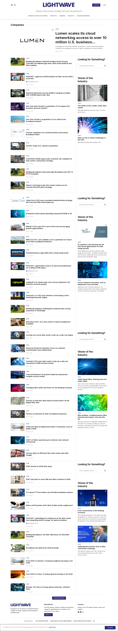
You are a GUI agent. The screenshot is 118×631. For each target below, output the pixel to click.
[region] (59, 627)
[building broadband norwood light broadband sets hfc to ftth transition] (18, 172)
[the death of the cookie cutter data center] (92, 93)
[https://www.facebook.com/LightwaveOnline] (78, 612)
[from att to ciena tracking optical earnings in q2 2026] (18, 574)
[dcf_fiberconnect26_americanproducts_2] (18, 348)
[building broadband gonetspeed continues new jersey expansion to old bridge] (18, 309)
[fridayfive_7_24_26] (18, 466)
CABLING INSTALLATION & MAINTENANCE (61, 621)
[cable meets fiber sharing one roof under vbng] (92, 366)
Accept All (110, 627)
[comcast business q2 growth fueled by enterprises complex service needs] (18, 375)
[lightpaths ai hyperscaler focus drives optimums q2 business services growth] (18, 282)
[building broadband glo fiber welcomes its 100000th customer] (18, 535)
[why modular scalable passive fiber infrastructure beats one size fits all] (92, 402)
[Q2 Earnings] (18, 548)
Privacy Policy (52, 627)
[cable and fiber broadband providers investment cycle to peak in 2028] (18, 427)
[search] (15, 5)
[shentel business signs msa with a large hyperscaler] (18, 253)
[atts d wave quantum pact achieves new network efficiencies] (18, 440)
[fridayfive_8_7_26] (18, 335)
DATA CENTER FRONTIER (42, 621)
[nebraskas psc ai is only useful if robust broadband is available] (18, 322)
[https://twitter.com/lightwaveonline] (83, 612)
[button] (12, 5)
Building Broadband (83, 15)
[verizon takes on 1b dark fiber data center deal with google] (18, 453)
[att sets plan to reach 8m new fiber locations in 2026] (18, 479)
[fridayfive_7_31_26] (18, 414)
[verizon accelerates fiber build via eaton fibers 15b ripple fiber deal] (18, 401)
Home (57, 29)
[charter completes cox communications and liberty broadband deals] (18, 133)
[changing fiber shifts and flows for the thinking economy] (18, 388)
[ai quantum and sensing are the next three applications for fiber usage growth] (92, 232)
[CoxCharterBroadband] (18, 120)
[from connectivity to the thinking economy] (92, 498)
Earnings (62, 15)
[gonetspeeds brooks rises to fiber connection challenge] (92, 534)
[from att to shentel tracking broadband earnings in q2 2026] (18, 561)
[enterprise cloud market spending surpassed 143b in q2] (18, 214)
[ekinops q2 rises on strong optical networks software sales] (18, 587)
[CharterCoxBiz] (18, 106)
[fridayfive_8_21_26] (18, 146)
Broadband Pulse (33, 81)
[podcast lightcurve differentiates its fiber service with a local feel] (18, 77)
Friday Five (53, 15)
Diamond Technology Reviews (37, 15)
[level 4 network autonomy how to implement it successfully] (92, 270)
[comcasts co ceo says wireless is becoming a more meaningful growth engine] (18, 296)
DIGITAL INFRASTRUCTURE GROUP (82, 621)
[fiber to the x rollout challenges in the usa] (92, 125)
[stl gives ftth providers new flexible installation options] (18, 492)
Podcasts (71, 15)
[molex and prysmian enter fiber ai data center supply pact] (18, 505)
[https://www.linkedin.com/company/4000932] (80, 612)
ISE (94, 621)
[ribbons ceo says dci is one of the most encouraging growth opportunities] (18, 227)
